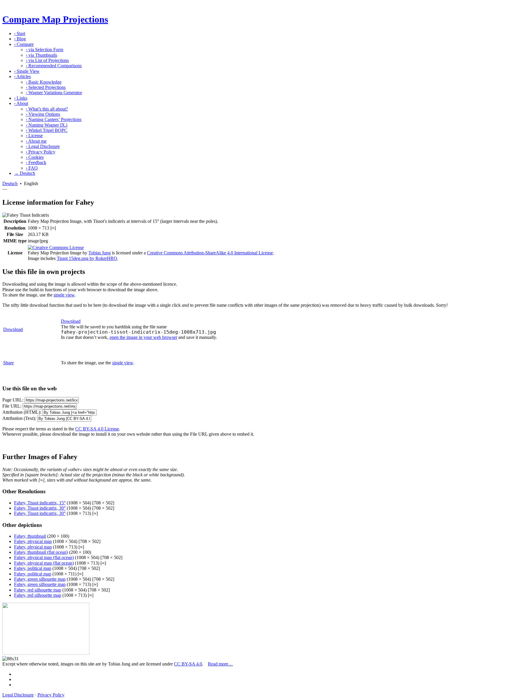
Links (20, 98)
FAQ (32, 167)
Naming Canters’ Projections (53, 119)
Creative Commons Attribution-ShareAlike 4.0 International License (210, 252)
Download (13, 329)
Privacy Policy (40, 151)
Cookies (35, 157)
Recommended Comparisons (54, 65)
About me (36, 141)
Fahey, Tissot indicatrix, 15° (40, 502)
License (34, 135)
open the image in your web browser (143, 337)
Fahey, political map (32, 568)
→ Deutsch (24, 173)
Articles (22, 76)
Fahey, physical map (33, 541)
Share (8, 362)
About (21, 103)
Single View (27, 71)
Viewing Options (43, 114)
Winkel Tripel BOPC (46, 130)
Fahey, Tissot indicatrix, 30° (40, 508)
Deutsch (10, 183)
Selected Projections (46, 87)
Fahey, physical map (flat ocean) (44, 557)
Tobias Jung (99, 252)
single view (64, 294)
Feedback (36, 162)
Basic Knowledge (43, 82)
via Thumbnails (41, 55)
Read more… (220, 663)
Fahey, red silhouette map (37, 589)
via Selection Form (44, 49)
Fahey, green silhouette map (40, 579)
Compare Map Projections (55, 19)
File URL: (11, 406)
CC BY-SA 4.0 (188, 663)
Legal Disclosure (43, 146)
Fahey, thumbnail (30, 536)
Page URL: (12, 399)
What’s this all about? (47, 108)
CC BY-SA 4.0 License (97, 428)
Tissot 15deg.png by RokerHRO (87, 258)
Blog (20, 38)
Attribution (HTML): (21, 412)
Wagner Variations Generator (54, 92)
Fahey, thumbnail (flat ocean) (41, 552)
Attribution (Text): (19, 418)
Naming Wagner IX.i (46, 125)
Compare (24, 44)
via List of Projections (47, 60)
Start (19, 33)
